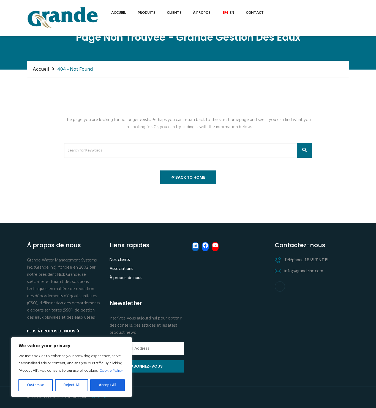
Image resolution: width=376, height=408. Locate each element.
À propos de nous (126, 278)
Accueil (118, 13)
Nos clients (120, 260)
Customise (35, 385)
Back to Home (190, 177)
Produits (146, 13)
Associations (121, 269)
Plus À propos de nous (51, 331)
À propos (201, 13)
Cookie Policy (111, 371)
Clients (174, 13)
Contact (255, 13)
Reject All (72, 385)
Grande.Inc (97, 397)
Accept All (107, 385)
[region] (71, 367)
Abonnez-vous (147, 366)
